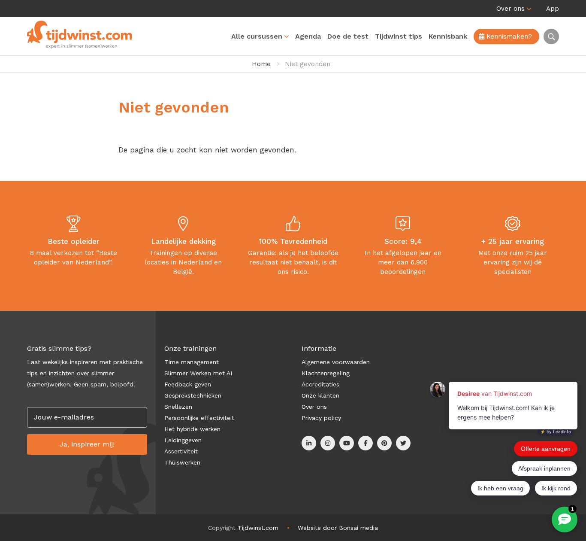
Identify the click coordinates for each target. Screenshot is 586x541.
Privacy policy (321, 417)
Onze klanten (320, 395)
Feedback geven (187, 384)
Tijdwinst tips (398, 36)
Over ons (510, 8)
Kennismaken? (508, 36)
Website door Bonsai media (338, 527)
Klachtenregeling (326, 373)
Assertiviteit (181, 451)
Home (261, 64)
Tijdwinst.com (258, 527)
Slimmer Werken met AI (198, 373)
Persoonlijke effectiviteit (199, 417)
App (552, 8)
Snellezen (178, 406)
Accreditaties (320, 384)
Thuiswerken (182, 462)
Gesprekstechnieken (192, 395)
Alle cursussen (256, 36)
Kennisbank (448, 36)
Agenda (308, 36)
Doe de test (348, 36)
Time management (191, 362)
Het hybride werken (192, 429)
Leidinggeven (183, 440)
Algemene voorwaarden (336, 362)
